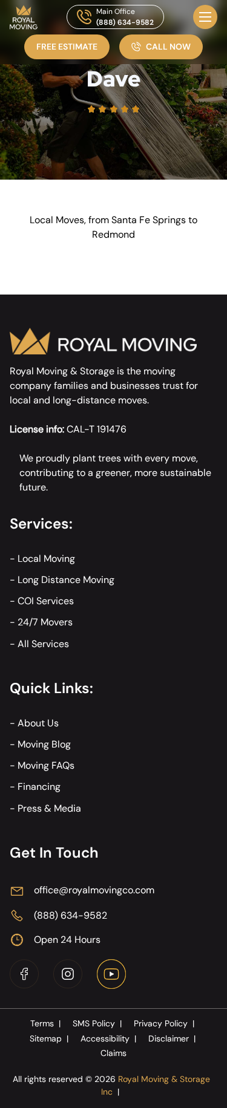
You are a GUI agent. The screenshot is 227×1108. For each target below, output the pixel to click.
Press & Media (49, 808)
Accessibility (108, 1038)
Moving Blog (44, 744)
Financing (39, 786)
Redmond (113, 234)
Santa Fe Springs (148, 219)
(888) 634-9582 (125, 22)
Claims (113, 1053)
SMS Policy (97, 1023)
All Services (43, 643)
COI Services (46, 601)
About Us (38, 723)
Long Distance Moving (66, 579)
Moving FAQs (46, 765)
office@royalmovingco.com (94, 890)
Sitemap (49, 1038)
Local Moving (46, 558)
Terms (45, 1023)
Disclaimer (172, 1038)
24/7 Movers (45, 622)
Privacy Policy (164, 1023)
